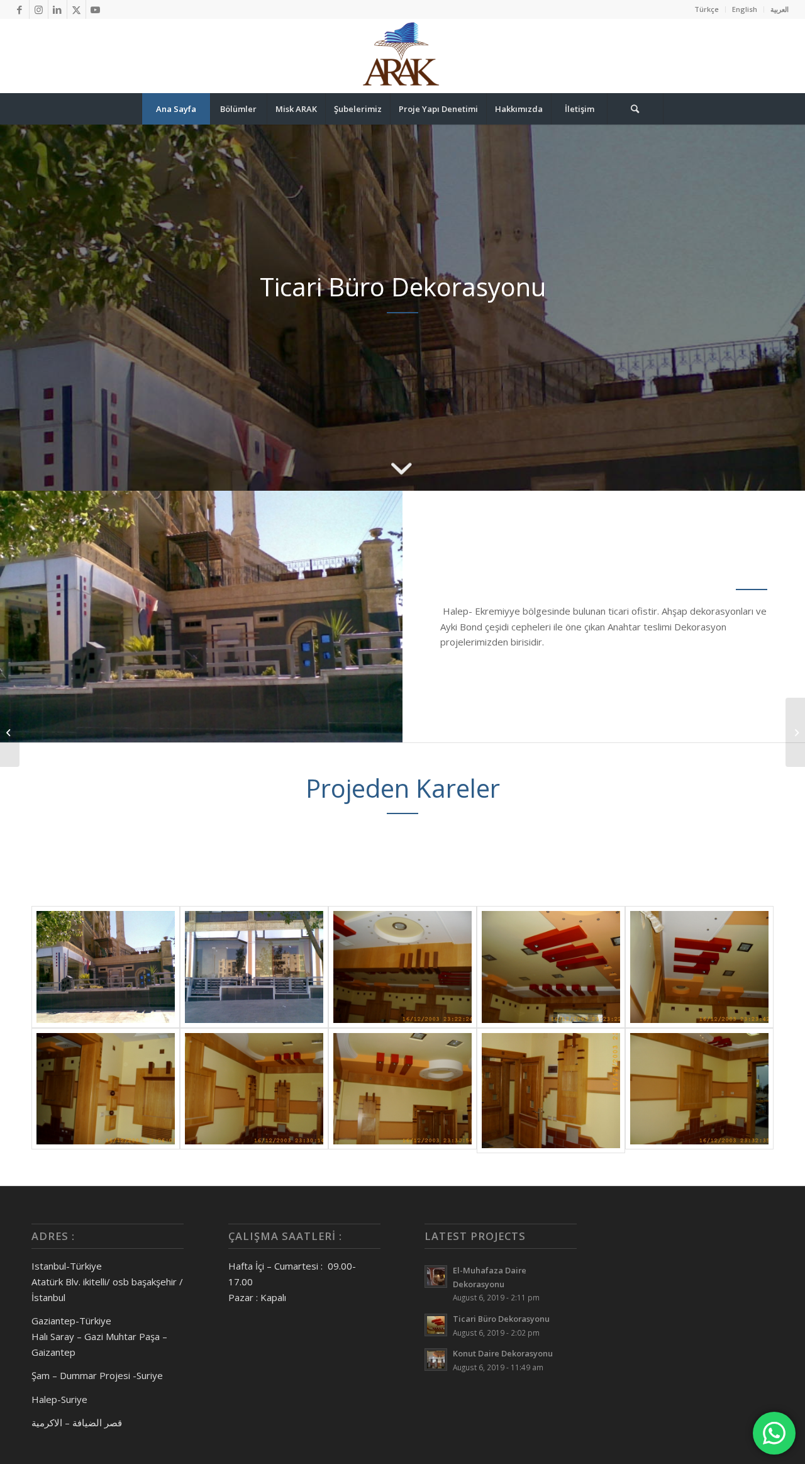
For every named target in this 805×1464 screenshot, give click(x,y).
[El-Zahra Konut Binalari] (9, 732)
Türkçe (706, 9)
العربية (779, 9)
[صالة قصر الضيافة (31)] (551, 1090)
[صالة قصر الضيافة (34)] (699, 1090)
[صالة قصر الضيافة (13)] (699, 967)
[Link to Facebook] (20, 9)
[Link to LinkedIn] (57, 9)
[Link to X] (76, 9)
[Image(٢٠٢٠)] (254, 967)
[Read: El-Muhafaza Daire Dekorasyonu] (436, 1276)
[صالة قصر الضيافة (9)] (402, 967)
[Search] (635, 109)
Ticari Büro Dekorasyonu (501, 1318)
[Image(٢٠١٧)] (105, 967)
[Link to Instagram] (39, 9)
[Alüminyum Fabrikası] (795, 732)
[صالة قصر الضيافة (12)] (551, 967)
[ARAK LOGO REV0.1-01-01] (402, 56)
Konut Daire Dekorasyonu (503, 1353)
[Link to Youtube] (95, 9)
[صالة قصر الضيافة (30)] (402, 1090)
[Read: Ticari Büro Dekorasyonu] (436, 1325)
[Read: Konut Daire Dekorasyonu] (436, 1359)
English (744, 9)
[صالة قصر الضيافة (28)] (254, 1090)
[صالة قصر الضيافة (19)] (105, 1090)
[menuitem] (707, 9)
